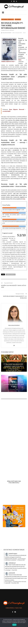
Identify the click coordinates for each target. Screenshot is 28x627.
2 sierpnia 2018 (13, 391)
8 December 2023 (15, 583)
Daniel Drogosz (13, 553)
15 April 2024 (14, 570)
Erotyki (13, 378)
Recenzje (17, 19)
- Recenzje (11, 30)
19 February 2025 (21, 560)
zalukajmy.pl (12, 563)
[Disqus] (14, 420)
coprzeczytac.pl (5, 30)
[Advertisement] (13, 538)
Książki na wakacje (10, 274)
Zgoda (14, 624)
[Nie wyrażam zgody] (26, 622)
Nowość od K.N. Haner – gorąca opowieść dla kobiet (14, 384)
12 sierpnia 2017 (18, 32)
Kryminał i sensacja (7, 19)
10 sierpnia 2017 (13, 370)
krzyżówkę (21, 555)
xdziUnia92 (12, 573)
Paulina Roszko (6, 32)
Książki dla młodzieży (13, 360)
